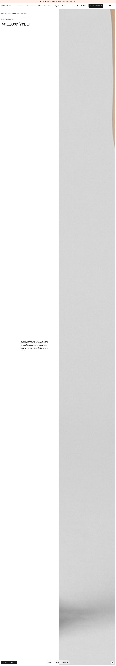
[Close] (114, 1)
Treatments (30, 6)
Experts (57, 6)
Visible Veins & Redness (13, 13)
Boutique (64, 6)
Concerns (20, 6)
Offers (39, 6)
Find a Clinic (47, 6)
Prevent (57, 662)
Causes (50, 662)
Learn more (73, 1)
